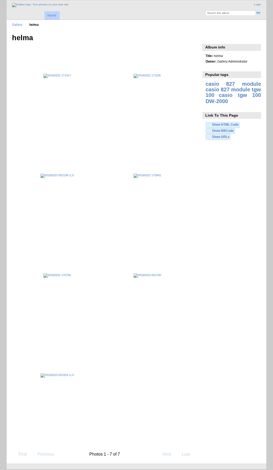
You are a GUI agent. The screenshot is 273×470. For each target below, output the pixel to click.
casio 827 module (233, 84)
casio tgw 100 (240, 95)
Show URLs (221, 136)
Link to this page (208, 37)
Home (51, 15)
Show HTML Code (225, 124)
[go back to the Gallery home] (40, 5)
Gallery (17, 24)
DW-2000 (217, 101)
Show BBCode (223, 130)
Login (257, 4)
